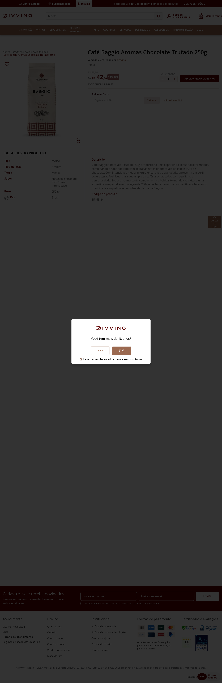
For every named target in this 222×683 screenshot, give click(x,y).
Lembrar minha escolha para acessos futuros (112, 359)
